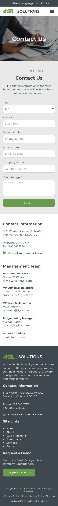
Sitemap (50, 496)
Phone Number (13, 132)
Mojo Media (41, 501)
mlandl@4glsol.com (16, 325)
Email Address (12, 147)
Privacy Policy (11, 496)
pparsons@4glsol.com (17, 310)
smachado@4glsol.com (18, 294)
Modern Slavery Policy (32, 496)
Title (6, 102)
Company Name (13, 162)
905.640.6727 (20, 404)
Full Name (10, 117)
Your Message (12, 177)
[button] (51, 11)
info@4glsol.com (14, 337)
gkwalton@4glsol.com (17, 280)
